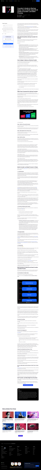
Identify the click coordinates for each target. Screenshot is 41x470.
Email (1, 454)
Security (34, 454)
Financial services (11, 454)
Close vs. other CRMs (19, 450)
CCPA (33, 453)
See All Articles (20, 435)
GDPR (33, 452)
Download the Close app (27, 451)
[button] (7, 0)
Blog (17, 448)
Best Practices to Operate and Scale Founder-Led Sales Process (8, 30)
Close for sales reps (11, 450)
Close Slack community (19, 454)
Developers (26, 450)
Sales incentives (19, 367)
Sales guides (18, 453)
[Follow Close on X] (4, 464)
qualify (22, 208)
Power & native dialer (3, 452)
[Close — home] (2, 462)
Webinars (18, 449)
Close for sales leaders (11, 449)
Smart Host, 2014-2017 (30, 26)
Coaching (10, 452)
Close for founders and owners (12, 448)
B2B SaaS (10, 453)
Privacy (33, 451)
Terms (33, 450)
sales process (25, 168)
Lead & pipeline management (4, 451)
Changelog (26, 453)
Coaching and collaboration (4, 453)
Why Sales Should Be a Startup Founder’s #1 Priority (8, 25)
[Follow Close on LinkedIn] (1, 464)
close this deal (30, 260)
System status (26, 452)
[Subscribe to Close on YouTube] (3, 464)
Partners (18, 451)
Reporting (2, 450)
